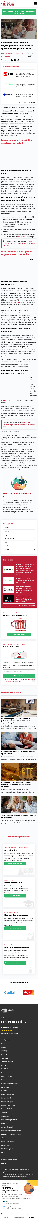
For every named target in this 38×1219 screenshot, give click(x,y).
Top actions (5, 1058)
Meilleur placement (8, 1105)
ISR (6, 542)
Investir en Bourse (7, 1094)
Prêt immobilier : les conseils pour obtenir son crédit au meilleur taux (19, 425)
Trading (7, 549)
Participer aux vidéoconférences (15, 963)
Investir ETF (5, 1123)
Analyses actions (7, 1062)
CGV (3, 1156)
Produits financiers (10, 546)
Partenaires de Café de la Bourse (17, 493)
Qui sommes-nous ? (8, 1142)
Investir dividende (7, 1127)
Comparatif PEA (6, 1116)
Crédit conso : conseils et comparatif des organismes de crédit (19, 243)
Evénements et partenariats (11, 1083)
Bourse (7, 531)
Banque (7, 528)
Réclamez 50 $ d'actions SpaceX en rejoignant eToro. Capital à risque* (25, 580)
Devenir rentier (9, 538)
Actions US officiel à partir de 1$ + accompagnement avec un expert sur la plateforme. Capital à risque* (25, 598)
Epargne (4, 1054)
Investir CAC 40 (6, 1109)
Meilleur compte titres (9, 1120)
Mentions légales (7, 1149)
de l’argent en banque (21, 302)
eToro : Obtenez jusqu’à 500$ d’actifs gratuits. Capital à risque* (19, 12)
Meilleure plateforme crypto (11, 1131)
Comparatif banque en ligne (11, 1134)
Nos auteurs (5, 1145)
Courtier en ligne (7, 1102)
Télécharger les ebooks (15, 863)
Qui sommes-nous (19, 634)
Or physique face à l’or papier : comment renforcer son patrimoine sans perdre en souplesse (16, 784)
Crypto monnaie (10, 535)
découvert (21, 237)
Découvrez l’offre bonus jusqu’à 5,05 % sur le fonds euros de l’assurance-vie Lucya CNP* (24, 589)
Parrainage (5, 1087)
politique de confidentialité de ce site (20, 680)
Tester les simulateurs (15, 928)
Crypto (3, 1047)
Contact (4, 1163)
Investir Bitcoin (6, 1098)
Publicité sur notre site (9, 1160)
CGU (3, 1152)
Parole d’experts (7, 1080)
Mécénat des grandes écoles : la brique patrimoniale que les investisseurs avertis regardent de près (16, 721)
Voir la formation (15, 895)
